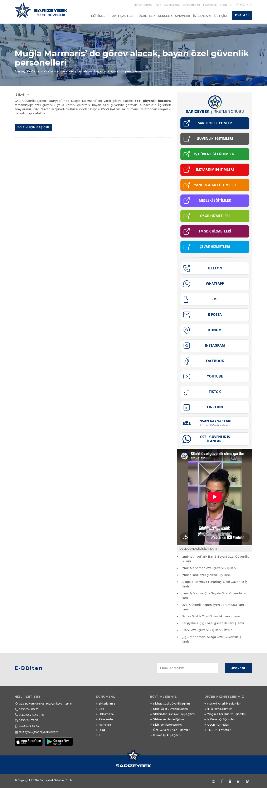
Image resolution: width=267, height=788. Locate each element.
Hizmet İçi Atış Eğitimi (167, 735)
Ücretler (147, 16)
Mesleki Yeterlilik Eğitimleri (224, 703)
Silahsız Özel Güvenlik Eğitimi (171, 703)
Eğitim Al (242, 15)
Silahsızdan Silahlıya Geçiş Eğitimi (174, 714)
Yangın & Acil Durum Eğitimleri (226, 714)
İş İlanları (202, 16)
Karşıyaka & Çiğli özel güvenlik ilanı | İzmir (212, 623)
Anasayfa (21, 71)
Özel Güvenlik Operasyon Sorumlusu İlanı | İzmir (213, 607)
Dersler (165, 16)
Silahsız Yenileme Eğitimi (168, 719)
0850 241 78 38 (28, 720)
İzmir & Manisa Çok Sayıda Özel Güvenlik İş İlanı (213, 595)
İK (231, 5)
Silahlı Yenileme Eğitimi (167, 724)
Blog (223, 5)
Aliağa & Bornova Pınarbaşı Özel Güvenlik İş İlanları (214, 584)
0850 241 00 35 (29, 709)
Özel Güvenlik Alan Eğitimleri (171, 729)
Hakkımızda (172, 5)
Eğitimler (99, 16)
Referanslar (191, 5)
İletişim (220, 16)
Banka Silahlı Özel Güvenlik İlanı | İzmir (210, 616)
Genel (35, 71)
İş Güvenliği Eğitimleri (221, 719)
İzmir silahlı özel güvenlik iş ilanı (205, 575)
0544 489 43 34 (29, 725)
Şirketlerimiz (143, 5)
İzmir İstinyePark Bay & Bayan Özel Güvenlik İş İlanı (215, 559)
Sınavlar (182, 16)
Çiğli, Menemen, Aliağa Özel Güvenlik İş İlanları (211, 639)
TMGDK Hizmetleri (219, 729)
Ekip (158, 5)
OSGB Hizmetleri (218, 724)
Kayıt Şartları (123, 16)
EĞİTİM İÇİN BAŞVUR (33, 127)
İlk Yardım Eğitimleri (220, 708)
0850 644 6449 (28, 714)
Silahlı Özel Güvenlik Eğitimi (170, 708)
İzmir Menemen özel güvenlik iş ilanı (209, 568)
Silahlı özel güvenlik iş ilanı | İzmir (206, 630)
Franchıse (210, 5)
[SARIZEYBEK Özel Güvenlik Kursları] (42, 12)
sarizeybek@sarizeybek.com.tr (38, 732)
